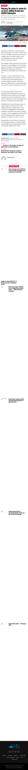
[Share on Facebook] (5, 46)
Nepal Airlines (5, 140)
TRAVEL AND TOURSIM (10, 757)
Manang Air (20, 139)
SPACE (22, 757)
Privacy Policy (15, 759)
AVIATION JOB (10, 755)
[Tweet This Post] (11, 46)
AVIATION (4, 755)
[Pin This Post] (17, 46)
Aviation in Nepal (15, 138)
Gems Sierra (9, 22)
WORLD (17, 757)
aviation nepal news (7, 139)
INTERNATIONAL (23, 755)
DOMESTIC (16, 755)
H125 (15, 139)
